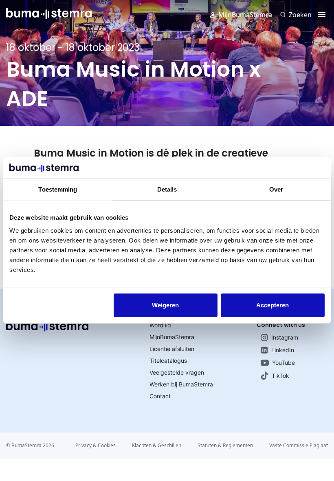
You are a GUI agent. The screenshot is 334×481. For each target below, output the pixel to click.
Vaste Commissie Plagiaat (298, 445)
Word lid (160, 325)
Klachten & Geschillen (156, 445)
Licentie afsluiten (171, 348)
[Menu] (322, 15)
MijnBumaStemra (245, 14)
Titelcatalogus (168, 360)
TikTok (280, 375)
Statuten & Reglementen (225, 445)
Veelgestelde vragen (176, 372)
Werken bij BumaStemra (181, 384)
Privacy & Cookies (95, 445)
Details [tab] (167, 189)
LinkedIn (282, 349)
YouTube (283, 362)
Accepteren (272, 305)
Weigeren (165, 305)
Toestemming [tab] (57, 189)
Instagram (284, 337)
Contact (160, 396)
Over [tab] (276, 189)
